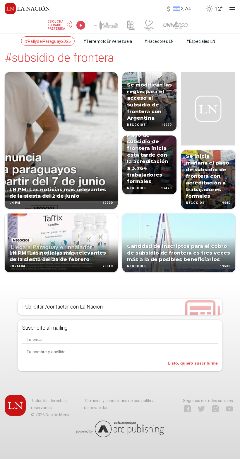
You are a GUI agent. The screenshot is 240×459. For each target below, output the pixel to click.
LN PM (14, 202)
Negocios (136, 124)
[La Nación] (27, 8)
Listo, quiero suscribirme (193, 363)
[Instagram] (215, 409)
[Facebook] (187, 409)
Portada (17, 266)
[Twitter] (201, 409)
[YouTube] (229, 409)
